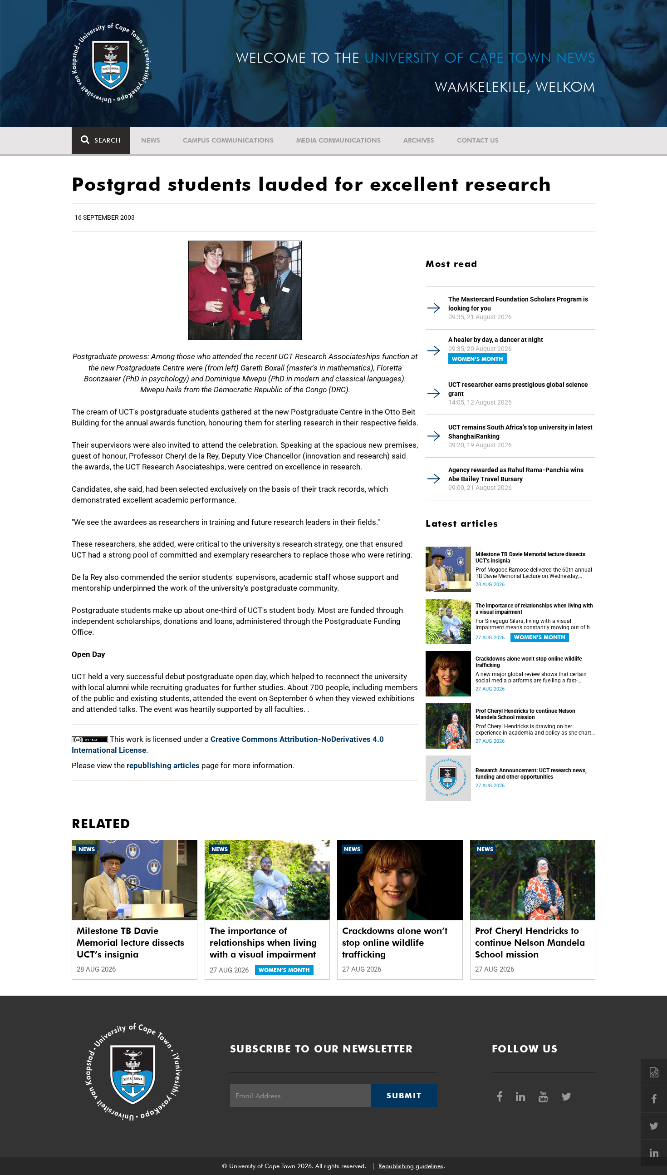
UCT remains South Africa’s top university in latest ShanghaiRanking (520, 432)
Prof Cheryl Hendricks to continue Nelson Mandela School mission (525, 714)
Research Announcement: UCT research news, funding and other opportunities (531, 773)
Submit (404, 1095)
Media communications (338, 140)
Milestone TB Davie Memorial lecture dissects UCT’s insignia (530, 557)
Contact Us (478, 140)
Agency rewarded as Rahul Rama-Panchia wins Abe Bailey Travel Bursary (516, 474)
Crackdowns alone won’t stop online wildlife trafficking (529, 662)
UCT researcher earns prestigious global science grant (518, 389)
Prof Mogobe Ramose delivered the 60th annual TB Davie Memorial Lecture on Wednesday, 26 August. (534, 573)
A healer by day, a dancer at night (495, 339)
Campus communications (228, 140)
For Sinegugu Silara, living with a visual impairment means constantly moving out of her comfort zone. (535, 624)
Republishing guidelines (410, 1166)
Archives (418, 140)
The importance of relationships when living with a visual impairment (534, 608)
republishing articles (163, 765)
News (150, 140)
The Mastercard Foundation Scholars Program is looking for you (518, 304)
